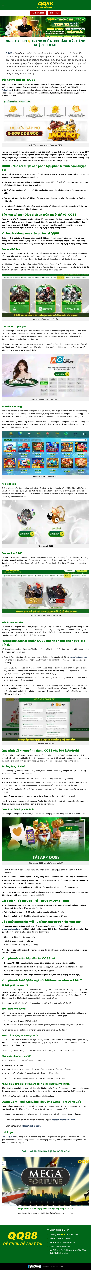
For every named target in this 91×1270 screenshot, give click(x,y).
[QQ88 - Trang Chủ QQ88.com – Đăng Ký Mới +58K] (45, 5)
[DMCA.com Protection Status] (34, 1266)
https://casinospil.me (11, 929)
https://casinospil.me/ (63, 1119)
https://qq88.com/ (31, 1126)
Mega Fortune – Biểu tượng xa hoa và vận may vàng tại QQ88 (45, 1209)
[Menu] (3, 5)
